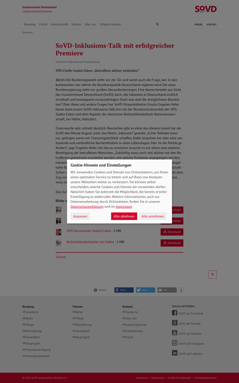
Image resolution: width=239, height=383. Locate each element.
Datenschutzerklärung (87, 206)
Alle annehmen (153, 216)
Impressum (124, 206)
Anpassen (80, 216)
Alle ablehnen (124, 216)
